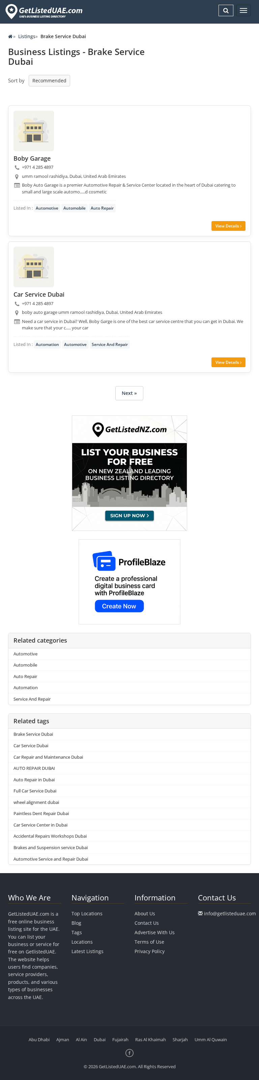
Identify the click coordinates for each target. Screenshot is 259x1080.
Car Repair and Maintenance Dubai (48, 757)
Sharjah (180, 1039)
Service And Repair (110, 344)
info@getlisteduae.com (230, 913)
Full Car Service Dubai (34, 791)
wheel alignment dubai (36, 802)
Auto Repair (102, 208)
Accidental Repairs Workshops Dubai (50, 836)
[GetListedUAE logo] (43, 11)
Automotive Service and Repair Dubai (50, 859)
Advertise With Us (155, 932)
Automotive (47, 208)
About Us (145, 913)
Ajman (62, 1039)
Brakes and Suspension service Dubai (50, 847)
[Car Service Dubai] (34, 267)
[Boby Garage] (34, 131)
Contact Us (147, 923)
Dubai (100, 1039)
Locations (82, 942)
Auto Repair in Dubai (34, 780)
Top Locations (87, 913)
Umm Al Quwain (211, 1039)
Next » (129, 393)
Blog (76, 923)
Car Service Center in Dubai (40, 825)
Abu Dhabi (39, 1039)
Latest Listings (87, 951)
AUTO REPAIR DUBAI (34, 768)
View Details (227, 226)
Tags (76, 932)
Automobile (74, 208)
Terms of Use (149, 942)
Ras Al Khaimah (150, 1039)
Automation (47, 344)
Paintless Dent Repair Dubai (41, 813)
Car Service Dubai (30, 745)
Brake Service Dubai (33, 734)
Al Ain (81, 1039)
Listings (26, 36)
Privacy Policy (150, 951)
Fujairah (120, 1039)
